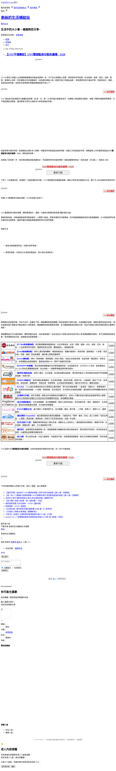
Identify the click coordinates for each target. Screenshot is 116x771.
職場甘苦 (18, 548)
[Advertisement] (39, 122)
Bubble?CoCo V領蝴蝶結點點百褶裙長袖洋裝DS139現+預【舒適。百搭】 (34, 517)
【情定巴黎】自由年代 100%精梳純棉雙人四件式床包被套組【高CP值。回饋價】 (37, 493)
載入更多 (5, 557)
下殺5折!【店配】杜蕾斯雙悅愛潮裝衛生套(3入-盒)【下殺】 (29, 514)
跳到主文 (4, 24)
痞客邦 (13, 542)
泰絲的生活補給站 (15, 17)
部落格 (8, 42)
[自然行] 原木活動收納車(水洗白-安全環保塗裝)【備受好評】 (29, 498)
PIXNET (41, 740)
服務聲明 (79, 740)
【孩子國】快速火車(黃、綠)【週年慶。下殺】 (24, 501)
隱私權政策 (70, 740)
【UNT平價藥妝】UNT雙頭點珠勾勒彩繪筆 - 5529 (35, 54)
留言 (18, 542)
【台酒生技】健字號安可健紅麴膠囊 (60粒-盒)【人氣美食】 (29, 509)
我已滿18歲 (5, 766)
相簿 (7, 39)
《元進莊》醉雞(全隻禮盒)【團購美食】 (21, 512)
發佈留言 (5, 570)
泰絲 (3, 529)
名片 (7, 45)
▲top (3, 552)
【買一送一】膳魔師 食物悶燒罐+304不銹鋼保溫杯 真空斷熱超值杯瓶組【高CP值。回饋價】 (42, 495)
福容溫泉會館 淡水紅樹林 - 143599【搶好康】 (23, 503)
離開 (13, 766)
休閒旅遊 (19, 35)
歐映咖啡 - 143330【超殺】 (16, 506)
